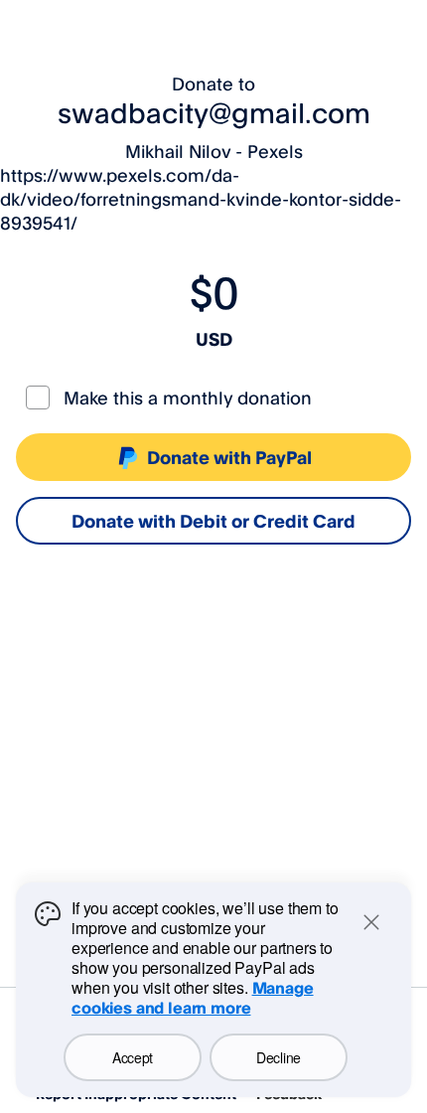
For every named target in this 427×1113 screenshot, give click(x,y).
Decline (278, 1057)
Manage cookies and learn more (192, 998)
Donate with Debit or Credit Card (213, 521)
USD (214, 339)
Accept (132, 1057)
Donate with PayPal (229, 457)
